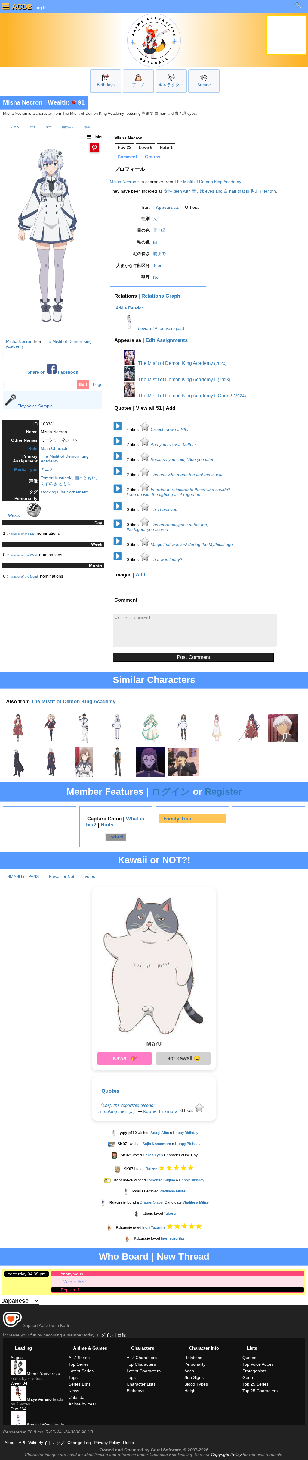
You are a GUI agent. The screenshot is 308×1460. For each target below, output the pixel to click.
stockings (49, 492)
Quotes (110, 1090)
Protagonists (254, 1370)
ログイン (171, 791)
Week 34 (19, 1383)
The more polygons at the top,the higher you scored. (167, 527)
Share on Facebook (52, 372)
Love (145, 147)
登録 (121, 1335)
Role (33, 448)
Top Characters (141, 1364)
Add (170, 408)
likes (133, 429)
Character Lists (141, 1384)
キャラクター (171, 85)
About (10, 1442)
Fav (124, 147)
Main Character (55, 448)
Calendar (77, 1397)
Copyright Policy (226, 1454)
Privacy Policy (107, 1442)
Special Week (39, 1424)
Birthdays (106, 84)
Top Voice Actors (258, 1364)
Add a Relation (130, 307)
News (74, 1390)
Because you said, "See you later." (183, 459)
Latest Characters (144, 1370)
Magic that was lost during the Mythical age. (192, 544)
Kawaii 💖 (125, 1058)
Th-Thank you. (165, 509)
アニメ (138, 85)
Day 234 (18, 1408)
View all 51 (149, 408)
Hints (107, 825)
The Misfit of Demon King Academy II (177, 379)
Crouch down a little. (170, 429)
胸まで (159, 253)
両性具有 (68, 127)
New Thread (183, 1256)
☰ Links (94, 136)
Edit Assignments (167, 340)
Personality (194, 1364)
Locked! (115, 837)
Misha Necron (22, 102)
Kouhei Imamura (160, 1111)
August (17, 1357)
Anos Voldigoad (169, 328)
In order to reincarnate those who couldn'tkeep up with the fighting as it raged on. (178, 492)
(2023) (224, 379)
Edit (83, 384)
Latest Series (81, 1370)
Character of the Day (21, 533)
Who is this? (75, 1281)
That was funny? (166, 559)
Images (122, 575)
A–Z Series (79, 1357)
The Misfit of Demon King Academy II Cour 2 (184, 395)
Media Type (26, 469)
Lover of (146, 328)
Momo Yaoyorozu (43, 1373)
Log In (40, 7)
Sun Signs (194, 1377)
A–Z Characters (142, 1357)
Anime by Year (82, 1404)
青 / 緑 (159, 230)
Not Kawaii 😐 (183, 1058)
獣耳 (87, 127)
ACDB (22, 6)
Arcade (204, 84)
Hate (166, 147)
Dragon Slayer (152, 1202)
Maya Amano (39, 1399)
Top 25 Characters (260, 1390)
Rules (128, 1442)
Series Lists (80, 1384)
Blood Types (196, 1384)
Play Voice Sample (35, 405)
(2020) (220, 363)
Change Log (79, 1442)
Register (223, 791)
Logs (97, 384)
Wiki (32, 1442)
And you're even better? (173, 444)
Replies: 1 (70, 1289)
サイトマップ (51, 1442)
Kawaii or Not (61, 876)
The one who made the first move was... (189, 474)
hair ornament (74, 492)
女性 (49, 127)
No (156, 277)
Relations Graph (160, 296)
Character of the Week (22, 555)
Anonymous (71, 1273)
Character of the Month (23, 576)
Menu (14, 515)
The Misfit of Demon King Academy (207, 181)
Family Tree (177, 819)
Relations (125, 296)
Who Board (124, 1256)
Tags (73, 1377)
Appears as (167, 207)
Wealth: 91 (66, 102)
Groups (152, 156)
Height (190, 1390)
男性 (32, 127)
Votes (90, 876)
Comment (127, 156)
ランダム (13, 127)
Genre (248, 1377)
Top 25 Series (255, 1384)
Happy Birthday (185, 1133)
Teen (157, 265)
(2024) (239, 395)
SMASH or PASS (23, 876)
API (22, 1442)
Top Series (79, 1364)
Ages (189, 1370)
